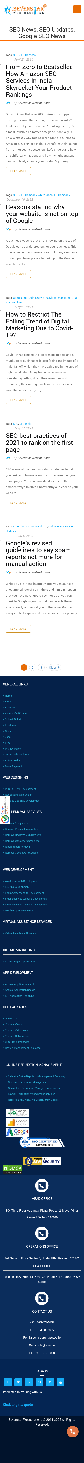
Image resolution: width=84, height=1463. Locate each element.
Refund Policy (13, 760)
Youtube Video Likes (16, 1030)
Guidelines (55, 526)
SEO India (25, 423)
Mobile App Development (19, 910)
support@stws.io (49, 1337)
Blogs (8, 701)
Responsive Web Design (18, 794)
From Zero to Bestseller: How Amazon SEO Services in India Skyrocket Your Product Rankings (39, 80)
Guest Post (11, 1018)
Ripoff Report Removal (17, 846)
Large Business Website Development (26, 904)
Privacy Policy (13, 748)
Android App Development (19, 984)
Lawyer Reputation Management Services (31, 1094)
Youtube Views (13, 1024)
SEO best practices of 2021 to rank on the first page (39, 442)
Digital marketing (60, 298)
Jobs (8, 737)
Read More (18, 171)
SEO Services (27, 55)
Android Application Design (20, 990)
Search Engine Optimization (20, 961)
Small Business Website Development (26, 898)
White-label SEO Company (54, 195)
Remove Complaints (16, 823)
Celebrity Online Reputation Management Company (36, 1076)
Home (8, 695)
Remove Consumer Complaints (22, 841)
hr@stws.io (47, 1345)
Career (8, 731)
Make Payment (13, 766)
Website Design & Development (22, 800)
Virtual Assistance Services (20, 933)
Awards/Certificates (16, 713)
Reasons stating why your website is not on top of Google (42, 213)
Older (53, 667)
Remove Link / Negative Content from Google (33, 1099)
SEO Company (28, 195)
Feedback (10, 725)
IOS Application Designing (19, 996)
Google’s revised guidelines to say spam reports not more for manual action (38, 553)
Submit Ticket (13, 719)
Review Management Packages (23, 1047)
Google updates (37, 526)
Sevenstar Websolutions (34, 103)
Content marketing (24, 298)
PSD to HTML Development (20, 789)
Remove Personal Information (21, 829)
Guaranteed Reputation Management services (34, 1088)
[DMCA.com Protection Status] (42, 1170)
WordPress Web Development (21, 881)
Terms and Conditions (17, 754)
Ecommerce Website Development (24, 893)
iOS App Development (17, 887)
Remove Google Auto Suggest (22, 852)
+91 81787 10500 (45, 1353)
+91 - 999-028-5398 (42, 1322)
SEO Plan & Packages (17, 1042)
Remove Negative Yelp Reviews (23, 835)
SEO (15, 55)
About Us (10, 707)
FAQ (7, 742)
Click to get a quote (18, 1404)
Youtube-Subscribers (17, 1036)
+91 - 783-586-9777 (42, 1330)
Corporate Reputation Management (27, 1082)
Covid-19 (42, 298)
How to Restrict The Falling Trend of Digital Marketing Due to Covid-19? (39, 324)
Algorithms (20, 526)
